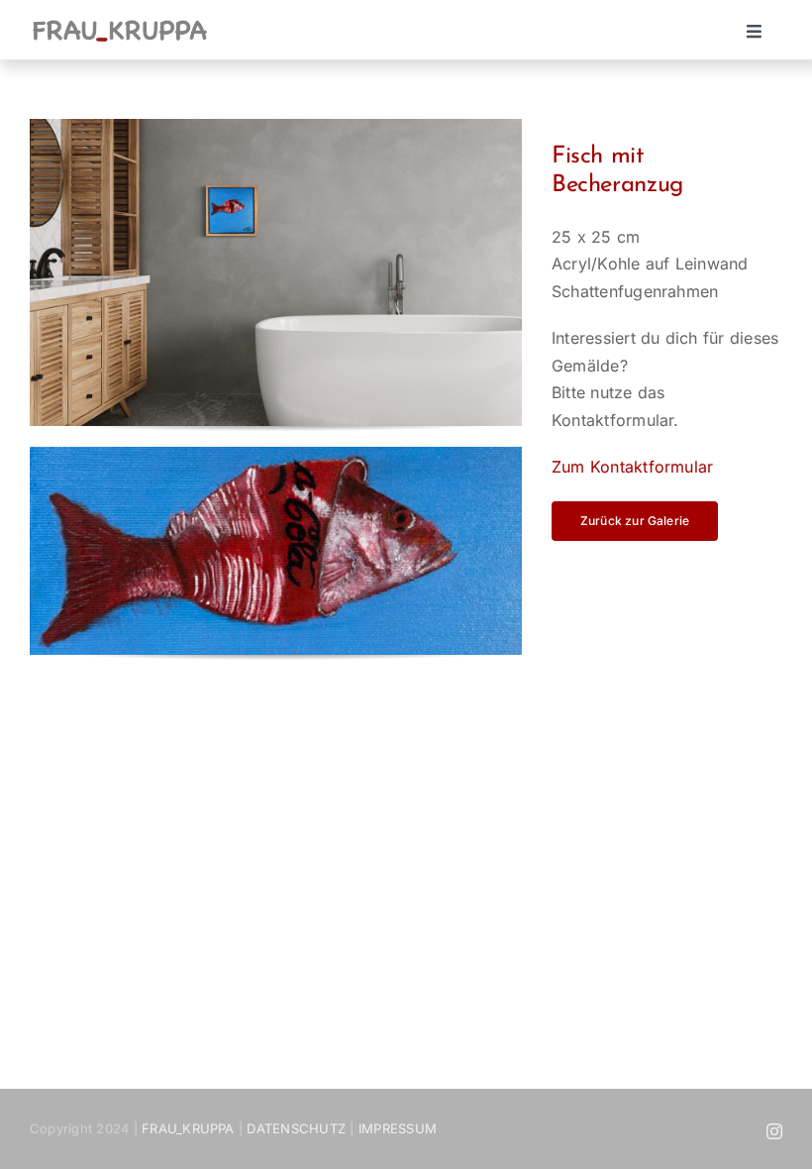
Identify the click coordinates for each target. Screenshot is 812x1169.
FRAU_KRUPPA (188, 1128)
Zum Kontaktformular (633, 467)
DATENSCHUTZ (296, 1128)
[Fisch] (276, 455)
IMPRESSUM (397, 1128)
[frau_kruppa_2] (120, 25)
